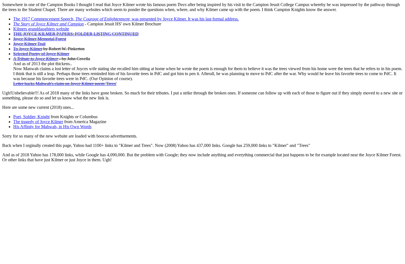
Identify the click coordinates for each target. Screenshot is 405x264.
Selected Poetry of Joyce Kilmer (41, 53)
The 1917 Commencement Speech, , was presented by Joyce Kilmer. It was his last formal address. (126, 19)
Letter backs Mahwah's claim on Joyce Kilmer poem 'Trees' (65, 83)
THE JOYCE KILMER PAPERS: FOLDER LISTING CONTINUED (76, 33)
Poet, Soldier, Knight (31, 116)
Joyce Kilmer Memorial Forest (39, 38)
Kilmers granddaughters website (41, 29)
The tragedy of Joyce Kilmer (38, 121)
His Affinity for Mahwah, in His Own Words (52, 126)
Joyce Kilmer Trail (29, 43)
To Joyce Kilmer (27, 48)
